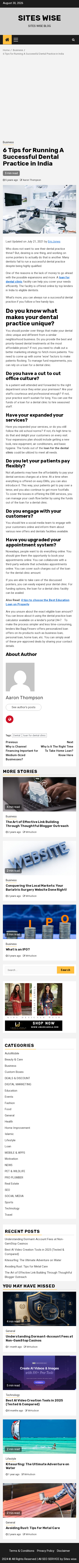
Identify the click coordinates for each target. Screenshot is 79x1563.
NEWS (8, 1165)
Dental (16, 735)
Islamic (9, 1134)
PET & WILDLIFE (15, 1171)
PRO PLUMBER (14, 1177)
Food (8, 1109)
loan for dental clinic (34, 735)
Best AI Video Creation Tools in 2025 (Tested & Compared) (34, 1402)
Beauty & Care (14, 1059)
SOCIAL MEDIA (14, 1196)
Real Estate (12, 1183)
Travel (8, 1214)
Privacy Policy (45, 1550)
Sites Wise (39, 18)
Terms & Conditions (21, 1550)
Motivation (11, 1159)
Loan (8, 1146)
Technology (12, 1208)
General (9, 1115)
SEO (7, 1190)
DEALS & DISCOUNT (17, 1078)
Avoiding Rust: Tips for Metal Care (26, 1266)
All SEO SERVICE (48, 1559)
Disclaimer (63, 1550)
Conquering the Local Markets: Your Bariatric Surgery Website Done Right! (36, 887)
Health (9, 1121)
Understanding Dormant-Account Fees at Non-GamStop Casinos (39, 1338)
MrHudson (31, 832)
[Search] (73, 39)
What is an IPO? (18, 949)
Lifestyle (10, 1140)
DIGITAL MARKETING (18, 1084)
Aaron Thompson (32, 180)
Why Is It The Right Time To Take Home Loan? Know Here (57, 748)
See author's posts (23, 707)
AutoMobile (12, 1053)
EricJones (54, 241)
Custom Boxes (14, 1072)
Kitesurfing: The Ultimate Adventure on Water (33, 1260)
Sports (9, 1202)
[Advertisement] (39, 97)
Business (8, 142)
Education (11, 1090)
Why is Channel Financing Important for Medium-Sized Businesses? (22, 750)
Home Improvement (17, 1128)
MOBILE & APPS (15, 1152)
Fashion (10, 1103)
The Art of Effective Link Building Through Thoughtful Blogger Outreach (37, 824)
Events (9, 1096)
